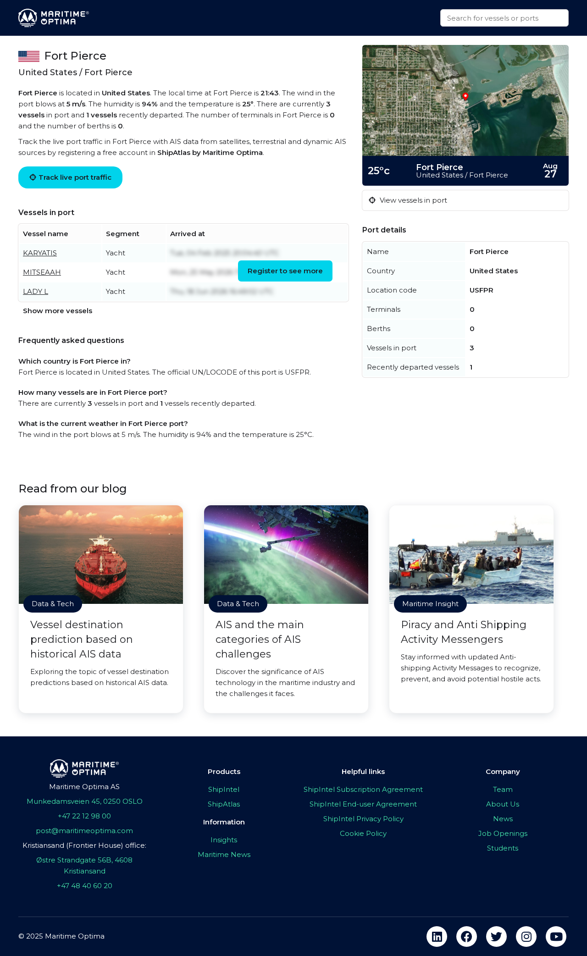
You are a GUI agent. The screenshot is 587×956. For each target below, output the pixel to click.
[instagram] (526, 936)
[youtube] (556, 936)
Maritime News (224, 854)
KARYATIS (40, 253)
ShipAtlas (224, 804)
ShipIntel (223, 789)
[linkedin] (436, 936)
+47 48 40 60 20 (84, 885)
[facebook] (466, 936)
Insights (223, 839)
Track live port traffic (75, 177)
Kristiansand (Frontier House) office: (84, 845)
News (503, 818)
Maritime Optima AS (84, 786)
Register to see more (285, 270)
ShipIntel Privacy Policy (363, 818)
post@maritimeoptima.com (84, 830)
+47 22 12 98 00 (84, 816)
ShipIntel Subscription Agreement (363, 789)
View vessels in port (412, 200)
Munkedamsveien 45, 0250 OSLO (85, 801)
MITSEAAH (42, 272)
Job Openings (502, 833)
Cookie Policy (363, 833)
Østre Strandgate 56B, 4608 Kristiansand (84, 865)
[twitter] (496, 936)
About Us (502, 804)
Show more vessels (57, 310)
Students (502, 848)
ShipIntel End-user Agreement (363, 804)
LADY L (35, 291)
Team (503, 789)
